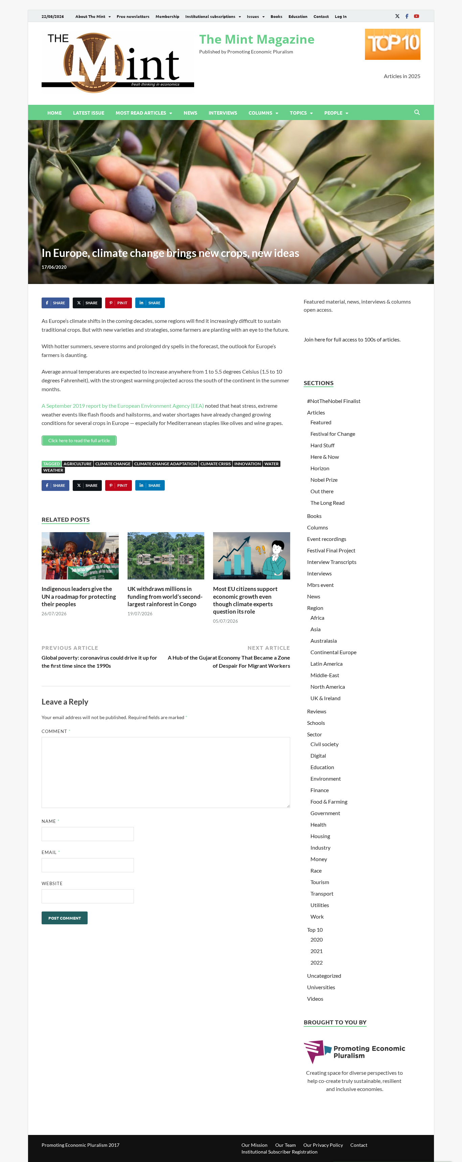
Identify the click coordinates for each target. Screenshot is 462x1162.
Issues (253, 16)
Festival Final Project (331, 550)
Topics (298, 113)
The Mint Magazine (257, 39)
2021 (316, 951)
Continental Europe (333, 652)
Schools (316, 722)
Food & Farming (328, 801)
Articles (316, 412)
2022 (316, 962)
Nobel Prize (324, 479)
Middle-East (324, 675)
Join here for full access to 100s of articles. (352, 339)
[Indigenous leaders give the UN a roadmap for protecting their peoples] (80, 558)
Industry (320, 847)
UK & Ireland (325, 698)
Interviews (223, 113)
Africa (317, 617)
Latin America (326, 663)
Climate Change (113, 463)
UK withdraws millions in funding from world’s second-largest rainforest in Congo (165, 596)
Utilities (319, 905)
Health (318, 824)
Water (271, 463)
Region (315, 607)
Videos (315, 998)
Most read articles (141, 113)
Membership (167, 16)
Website (52, 883)
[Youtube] (416, 16)
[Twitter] (397, 16)
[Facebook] (407, 16)
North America (327, 686)
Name (51, 821)
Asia (315, 629)
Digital (318, 755)
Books (276, 16)
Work (317, 916)
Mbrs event (320, 585)
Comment (56, 731)
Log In (341, 16)
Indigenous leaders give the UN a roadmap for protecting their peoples (79, 596)
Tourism (319, 882)
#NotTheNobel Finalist (334, 401)
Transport (321, 893)
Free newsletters (133, 16)
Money (318, 859)
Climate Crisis (216, 463)
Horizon (319, 468)
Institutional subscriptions (210, 16)
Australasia (323, 640)
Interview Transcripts (331, 562)
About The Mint (90, 16)
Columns (260, 113)
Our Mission (254, 1145)
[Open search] (417, 112)
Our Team (285, 1145)
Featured (320, 422)
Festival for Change (332, 433)
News (190, 113)
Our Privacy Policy (323, 1145)
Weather (53, 470)
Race (316, 870)
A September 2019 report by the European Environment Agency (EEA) (123, 405)
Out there (321, 491)
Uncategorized (324, 975)
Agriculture (78, 463)
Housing (320, 836)
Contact (321, 16)
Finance (319, 790)
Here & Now (324, 456)
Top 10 (315, 929)
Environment (325, 778)
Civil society (324, 744)
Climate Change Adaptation (165, 463)
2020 (316, 939)
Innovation (247, 463)
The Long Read (327, 502)
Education (297, 16)
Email (51, 852)
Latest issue (88, 113)
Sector (314, 734)
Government (325, 813)
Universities (321, 987)
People (333, 113)
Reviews (316, 711)
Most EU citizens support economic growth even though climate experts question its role (245, 600)
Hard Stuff (322, 445)
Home (54, 113)
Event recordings (326, 539)
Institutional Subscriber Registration (279, 1152)
